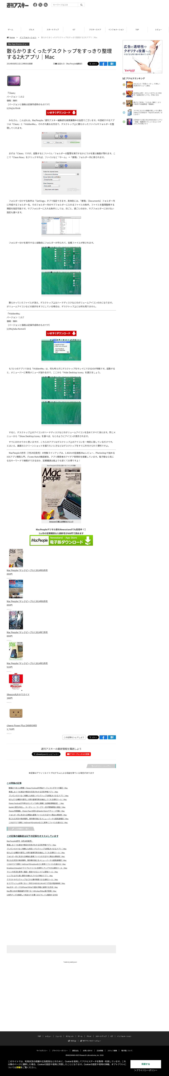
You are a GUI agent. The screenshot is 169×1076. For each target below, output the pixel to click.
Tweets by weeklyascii (70, 962)
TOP (116, 29)
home (12, 37)
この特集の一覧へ (22, 828)
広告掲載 (100, 1050)
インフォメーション (95, 29)
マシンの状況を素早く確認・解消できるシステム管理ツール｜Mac (32, 872)
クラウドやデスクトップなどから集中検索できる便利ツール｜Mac (32, 879)
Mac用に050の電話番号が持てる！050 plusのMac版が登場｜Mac (31, 891)
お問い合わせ (87, 1050)
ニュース (158, 29)
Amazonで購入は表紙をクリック (61, 521)
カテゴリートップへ (102, 766)
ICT (53, 29)
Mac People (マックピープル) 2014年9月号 (27, 570)
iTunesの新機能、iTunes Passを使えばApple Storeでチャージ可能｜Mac (37, 811)
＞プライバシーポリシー (145, 1070)
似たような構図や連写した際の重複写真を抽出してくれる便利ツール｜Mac (38, 799)
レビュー (137, 29)
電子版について (126, 1050)
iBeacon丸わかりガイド (18, 694)
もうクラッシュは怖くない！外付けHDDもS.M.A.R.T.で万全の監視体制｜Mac (36, 883)
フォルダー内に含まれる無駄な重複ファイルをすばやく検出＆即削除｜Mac (38, 815)
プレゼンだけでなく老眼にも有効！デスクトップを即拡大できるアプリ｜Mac (39, 796)
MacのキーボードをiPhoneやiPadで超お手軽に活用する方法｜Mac (32, 887)
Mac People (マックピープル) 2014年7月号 (27, 632)
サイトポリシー (42, 1050)
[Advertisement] (84, 17)
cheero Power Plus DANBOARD (22, 725)
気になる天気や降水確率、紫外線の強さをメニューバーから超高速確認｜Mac (39, 819)
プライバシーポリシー (60, 1050)
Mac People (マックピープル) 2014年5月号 (27, 663)
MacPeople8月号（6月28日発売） (20, 841)
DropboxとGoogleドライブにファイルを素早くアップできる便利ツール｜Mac (37, 868)
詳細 (18, 1067)
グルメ (10, 29)
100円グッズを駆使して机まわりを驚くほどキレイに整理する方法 (32, 895)
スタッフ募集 (112, 1050)
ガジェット (70, 1036)
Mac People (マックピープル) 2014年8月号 (27, 601)
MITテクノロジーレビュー (92, 1041)
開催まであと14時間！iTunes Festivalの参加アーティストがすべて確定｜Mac (38, 788)
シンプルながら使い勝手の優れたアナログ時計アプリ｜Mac (30, 876)
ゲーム (80, 1036)
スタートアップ (32, 29)
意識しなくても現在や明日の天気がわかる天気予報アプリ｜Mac (33, 792)
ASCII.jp (73, 1041)
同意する (146, 1064)
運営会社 (75, 1050)
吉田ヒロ (61, 63)
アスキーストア (74, 29)
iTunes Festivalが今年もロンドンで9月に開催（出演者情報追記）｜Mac (36, 803)
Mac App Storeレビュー (18, 44)
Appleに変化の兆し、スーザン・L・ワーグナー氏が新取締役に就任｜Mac (37, 807)
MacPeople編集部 (74, 63)
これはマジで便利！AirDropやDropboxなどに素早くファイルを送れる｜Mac (38, 822)
